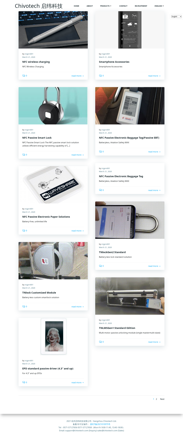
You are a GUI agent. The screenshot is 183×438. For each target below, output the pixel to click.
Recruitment (141, 6)
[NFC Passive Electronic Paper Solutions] (53, 184)
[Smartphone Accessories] (129, 29)
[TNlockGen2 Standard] (129, 220)
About (90, 6)
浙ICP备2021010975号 (100, 424)
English (158, 6)
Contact (123, 6)
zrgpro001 (29, 54)
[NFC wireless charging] (53, 29)
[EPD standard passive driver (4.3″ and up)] (53, 336)
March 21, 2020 (28, 57)
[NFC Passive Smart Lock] (53, 105)
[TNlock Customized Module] (53, 260)
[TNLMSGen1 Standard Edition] (129, 295)
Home (76, 6)
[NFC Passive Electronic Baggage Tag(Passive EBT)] (129, 105)
